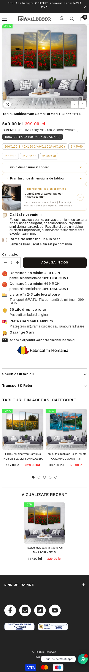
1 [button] (33, 470)
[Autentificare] (62, 11)
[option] (44, 3)
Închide (85, 3)
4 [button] (50, 470)
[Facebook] (10, 603)
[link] (19, 620)
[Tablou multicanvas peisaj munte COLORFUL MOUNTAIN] (66, 422)
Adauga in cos (54, 255)
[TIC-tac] (40, 603)
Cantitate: (10, 247)
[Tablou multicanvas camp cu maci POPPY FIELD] (44, 516)
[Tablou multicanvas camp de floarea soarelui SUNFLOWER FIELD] (22, 422)
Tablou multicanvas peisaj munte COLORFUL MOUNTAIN (66, 449)
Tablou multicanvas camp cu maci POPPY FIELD (44, 543)
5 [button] (55, 470)
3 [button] (44, 470)
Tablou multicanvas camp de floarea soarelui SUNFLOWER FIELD (22, 450)
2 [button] (39, 470)
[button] (74, 97)
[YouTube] (55, 603)
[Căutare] (72, 11)
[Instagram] (25, 603)
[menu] (4, 11)
